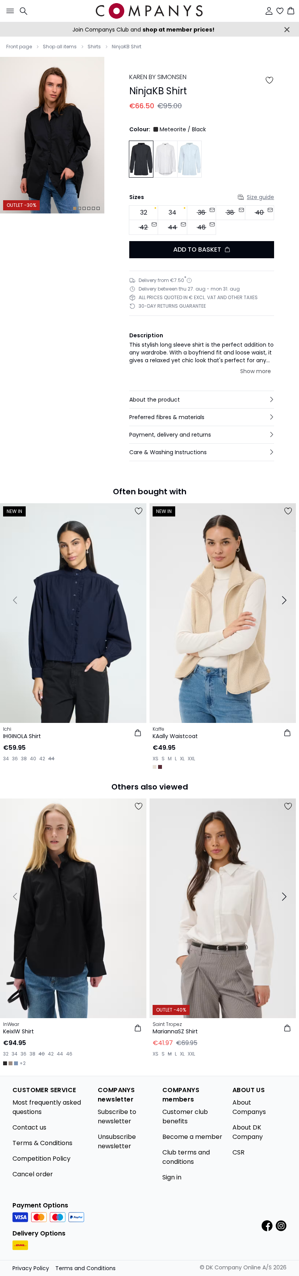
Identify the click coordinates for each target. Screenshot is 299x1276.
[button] (201, 400)
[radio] (143, 213)
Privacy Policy (30, 1268)
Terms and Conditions (85, 1268)
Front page (19, 47)
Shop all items (60, 47)
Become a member (192, 1136)
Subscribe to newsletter (117, 1116)
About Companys (249, 1107)
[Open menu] (9, 10)
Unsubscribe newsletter (117, 1141)
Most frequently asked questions (46, 1107)
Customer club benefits (185, 1116)
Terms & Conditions (42, 1143)
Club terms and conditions (186, 1157)
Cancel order (32, 1174)
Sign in (171, 1177)
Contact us (29, 1127)
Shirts (94, 47)
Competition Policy (41, 1158)
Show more (255, 371)
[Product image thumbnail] (74, 208)
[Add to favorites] (269, 80)
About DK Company (247, 1132)
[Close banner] (287, 29)
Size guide (260, 197)
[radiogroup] (201, 220)
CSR (238, 1152)
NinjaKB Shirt (126, 47)
